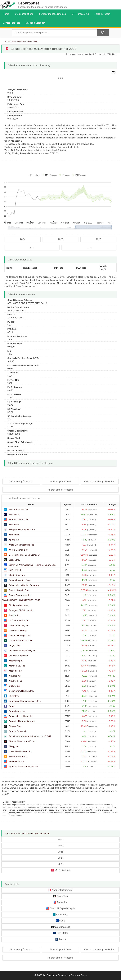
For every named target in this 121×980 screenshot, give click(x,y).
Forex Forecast (102, 13)
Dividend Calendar (35, 22)
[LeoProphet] (7, 4)
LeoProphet (28, 3)
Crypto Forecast (11, 22)
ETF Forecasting (80, 13)
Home (6, 13)
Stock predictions (24, 13)
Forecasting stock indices (52, 13)
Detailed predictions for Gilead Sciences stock (27, 833)
